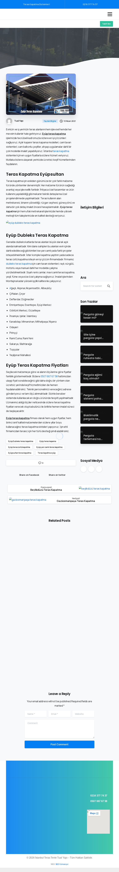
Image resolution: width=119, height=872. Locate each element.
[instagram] (18, 24)
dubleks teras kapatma (19, 263)
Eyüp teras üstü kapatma (19, 447)
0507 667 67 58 (49, 376)
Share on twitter (57, 474)
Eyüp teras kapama (48, 441)
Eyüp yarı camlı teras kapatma (49, 447)
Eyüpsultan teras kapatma (19, 453)
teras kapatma (61, 151)
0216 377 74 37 (90, 4)
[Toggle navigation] (110, 14)
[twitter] (13, 24)
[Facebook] (9, 24)
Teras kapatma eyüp (47, 453)
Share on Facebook (29, 474)
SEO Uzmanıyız (61, 864)
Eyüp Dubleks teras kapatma (20, 441)
